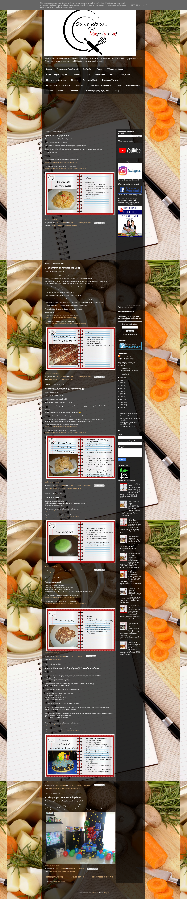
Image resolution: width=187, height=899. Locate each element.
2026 (122, 366)
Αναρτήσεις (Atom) (59, 881)
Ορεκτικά (80, 85)
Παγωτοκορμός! (53, 582)
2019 (122, 394)
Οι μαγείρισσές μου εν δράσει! (58, 85)
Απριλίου (125, 368)
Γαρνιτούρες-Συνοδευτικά (67, 69)
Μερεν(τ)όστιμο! (133, 642)
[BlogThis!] (97, 223)
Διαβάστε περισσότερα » (52, 219)
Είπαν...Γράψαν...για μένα (56, 75)
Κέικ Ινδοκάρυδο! (133, 536)
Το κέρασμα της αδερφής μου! (133, 624)
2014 (122, 407)
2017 (122, 399)
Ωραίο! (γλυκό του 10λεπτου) (134, 589)
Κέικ (111, 75)
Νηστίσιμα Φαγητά (110, 80)
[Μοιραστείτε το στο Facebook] (101, 223)
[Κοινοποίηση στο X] (99, 223)
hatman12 (95, 893)
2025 (122, 377)
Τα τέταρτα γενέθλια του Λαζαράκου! (63, 797)
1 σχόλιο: (80, 656)
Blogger (106, 893)
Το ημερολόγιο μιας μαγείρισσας (96, 91)
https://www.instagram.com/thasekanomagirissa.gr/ (61, 162)
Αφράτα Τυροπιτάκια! (132, 572)
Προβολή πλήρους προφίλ (126, 358)
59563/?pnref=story (80, 168)
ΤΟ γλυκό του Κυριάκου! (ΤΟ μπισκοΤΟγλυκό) (129, 423)
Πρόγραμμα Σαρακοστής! (132, 519)
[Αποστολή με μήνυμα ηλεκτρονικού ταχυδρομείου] (95, 223)
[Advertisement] (93, 112)
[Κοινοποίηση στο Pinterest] (103, 223)
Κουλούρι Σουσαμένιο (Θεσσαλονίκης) (65, 389)
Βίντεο (49, 69)
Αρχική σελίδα (78, 877)
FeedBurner (134, 334)
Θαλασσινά (100, 75)
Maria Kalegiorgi (125, 356)
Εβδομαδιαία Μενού (115, 69)
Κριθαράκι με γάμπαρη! (57, 135)
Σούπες (61, 91)
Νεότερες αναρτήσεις (54, 877)
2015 (122, 405)
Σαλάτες (49, 91)
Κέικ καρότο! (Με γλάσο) (127, 426)
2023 (122, 383)
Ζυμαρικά (76, 75)
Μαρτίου (124, 374)
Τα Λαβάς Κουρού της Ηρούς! (134, 554)
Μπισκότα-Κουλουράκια (56, 80)
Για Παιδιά (87, 69)
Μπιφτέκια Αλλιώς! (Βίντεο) (129, 370)
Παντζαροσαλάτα (125, 416)
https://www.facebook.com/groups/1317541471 (59, 168)
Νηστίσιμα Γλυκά (90, 80)
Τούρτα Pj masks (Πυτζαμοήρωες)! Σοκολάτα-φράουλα (72, 668)
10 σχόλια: (81, 868)
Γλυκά (99, 69)
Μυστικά (74, 80)
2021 (122, 388)
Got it (145, 5)
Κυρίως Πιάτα (124, 75)
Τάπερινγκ (74, 91)
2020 (122, 391)
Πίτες (119, 85)
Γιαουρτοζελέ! (52, 497)
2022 (122, 386)
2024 (122, 380)
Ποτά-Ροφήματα (133, 85)
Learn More (135, 5)
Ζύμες (87, 75)
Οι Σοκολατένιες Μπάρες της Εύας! (63, 268)
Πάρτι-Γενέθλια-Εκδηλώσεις (100, 85)
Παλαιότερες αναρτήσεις (102, 877)
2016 (122, 402)
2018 (122, 396)
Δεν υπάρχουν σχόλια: (84, 222)
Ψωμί (117, 91)
